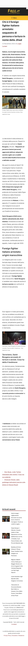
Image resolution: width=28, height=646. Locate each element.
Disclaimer (15, 635)
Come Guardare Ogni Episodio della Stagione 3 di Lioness (17, 579)
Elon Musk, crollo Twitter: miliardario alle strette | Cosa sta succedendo (13, 474)
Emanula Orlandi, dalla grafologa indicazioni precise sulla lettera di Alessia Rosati (13, 482)
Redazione (21, 635)
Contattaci (14, 624)
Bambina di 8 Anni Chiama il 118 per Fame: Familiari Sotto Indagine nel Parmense (17, 551)
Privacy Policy (7, 635)
